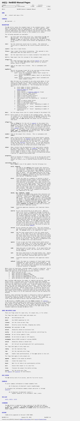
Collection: (40, 5)
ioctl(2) (22, 142)
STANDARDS (5, 402)
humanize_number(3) (22, 89)
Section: (18, 5)
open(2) (37, 60)
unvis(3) (7, 389)
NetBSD (21, 419)
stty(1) (45, 301)
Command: (4, 5)
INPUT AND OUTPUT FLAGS (9, 310)
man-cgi (36, 419)
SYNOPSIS (4, 18)
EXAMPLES (4, 381)
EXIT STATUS (5, 375)
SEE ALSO (4, 397)
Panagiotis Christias (42, 419)
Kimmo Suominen (27, 419)
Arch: (33, 5)
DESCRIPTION (5, 24)
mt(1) (11, 399)
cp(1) (6, 399)
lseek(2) (28, 138)
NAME (3, 12)
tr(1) (15, 399)
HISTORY (4, 412)
